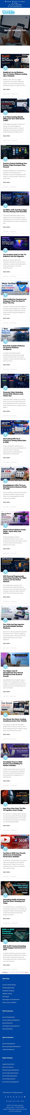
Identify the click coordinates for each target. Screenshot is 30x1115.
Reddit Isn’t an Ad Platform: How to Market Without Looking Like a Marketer (15, 74)
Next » (26, 972)
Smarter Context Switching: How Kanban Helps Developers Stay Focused (15, 165)
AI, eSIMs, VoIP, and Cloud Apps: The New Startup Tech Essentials (15, 211)
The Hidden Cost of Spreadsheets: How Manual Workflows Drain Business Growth (13, 673)
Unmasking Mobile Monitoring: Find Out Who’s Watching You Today (14, 901)
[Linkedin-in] (14, 1097)
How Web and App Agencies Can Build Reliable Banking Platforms (13, 626)
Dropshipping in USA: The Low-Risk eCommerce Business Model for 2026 (15, 487)
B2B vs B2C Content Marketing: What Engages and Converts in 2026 (14, 948)
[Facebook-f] (5, 1097)
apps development (7, 1037)
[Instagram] (19, 1097)
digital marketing (7, 1058)
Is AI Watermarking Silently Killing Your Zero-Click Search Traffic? (13, 118)
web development (7, 1011)
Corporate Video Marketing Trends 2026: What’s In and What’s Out (13, 394)
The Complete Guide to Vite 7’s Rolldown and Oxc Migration (14, 255)
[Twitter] (8, 1097)
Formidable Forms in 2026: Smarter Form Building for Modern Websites (12, 763)
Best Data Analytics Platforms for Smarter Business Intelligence (14, 347)
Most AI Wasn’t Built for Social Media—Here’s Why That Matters (14, 531)
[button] (26, 17)
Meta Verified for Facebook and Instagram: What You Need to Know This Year (14, 301)
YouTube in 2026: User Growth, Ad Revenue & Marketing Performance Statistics (14, 855)
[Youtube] (25, 1097)
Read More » (6, 89)
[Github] (11, 1097)
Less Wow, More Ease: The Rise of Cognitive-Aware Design (14, 809)
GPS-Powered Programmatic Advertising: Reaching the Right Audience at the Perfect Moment (14, 578)
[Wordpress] (16, 1097)
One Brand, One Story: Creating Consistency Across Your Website (15, 720)
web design (5, 978)
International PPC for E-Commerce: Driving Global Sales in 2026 (14, 440)
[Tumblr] (22, 1097)
